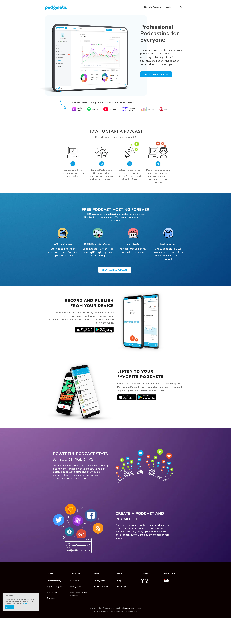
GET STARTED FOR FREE (156, 74)
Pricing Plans (75, 586)
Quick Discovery (54, 580)
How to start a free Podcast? (78, 594)
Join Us (178, 7)
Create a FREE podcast (114, 270)
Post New (74, 580)
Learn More (27, 603)
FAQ (119, 580)
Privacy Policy (100, 580)
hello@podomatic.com (131, 608)
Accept (9, 607)
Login (168, 7)
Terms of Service (101, 586)
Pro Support (122, 586)
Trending (51, 598)
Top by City (52, 592)
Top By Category (54, 586)
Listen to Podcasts (152, 7)
